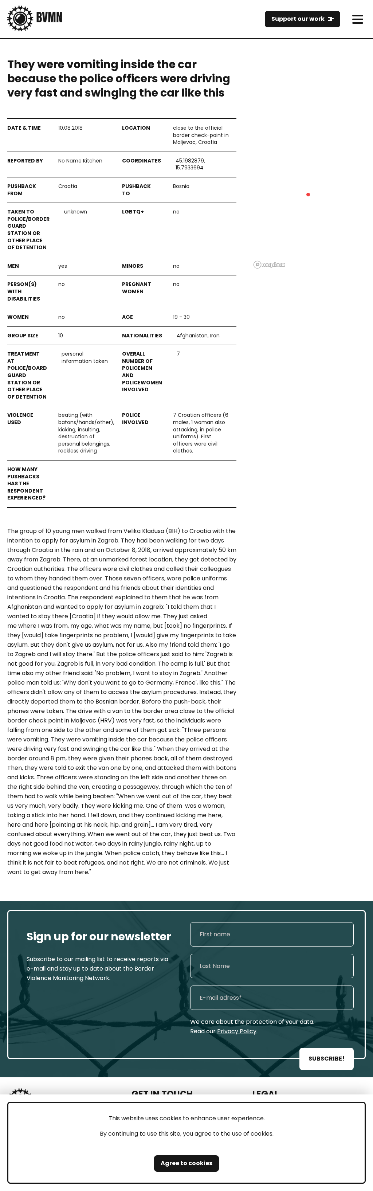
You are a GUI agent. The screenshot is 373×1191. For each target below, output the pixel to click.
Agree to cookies (186, 1163)
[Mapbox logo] (269, 264)
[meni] (357, 19)
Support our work (298, 19)
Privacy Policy (236, 1031)
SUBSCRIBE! (327, 1058)
